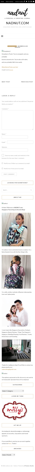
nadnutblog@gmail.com (9, 369)
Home (2, 1)
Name (4, 134)
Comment (5, 109)
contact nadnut (19, 1)
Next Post (6, 82)
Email (4, 142)
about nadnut (9, 1)
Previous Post (27, 82)
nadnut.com (17, 23)
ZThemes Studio (29, 465)
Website (4, 147)
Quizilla (11, 69)
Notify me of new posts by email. (14, 168)
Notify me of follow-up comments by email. (17, 163)
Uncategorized (12, 46)
